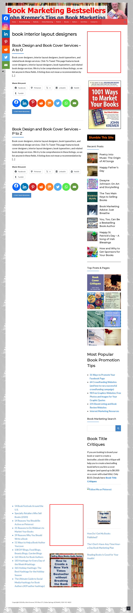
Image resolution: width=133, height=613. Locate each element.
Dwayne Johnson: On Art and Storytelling (109, 184)
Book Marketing (24, 22)
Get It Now (84, 22)
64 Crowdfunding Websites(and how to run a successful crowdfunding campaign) (103, 386)
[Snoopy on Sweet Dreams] (112, 319)
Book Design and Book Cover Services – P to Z (46, 131)
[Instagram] (6, 26)
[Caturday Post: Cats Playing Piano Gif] (112, 283)
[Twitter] (58, 103)
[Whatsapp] (66, 103)
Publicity (35, 22)
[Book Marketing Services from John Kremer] (95, 283)
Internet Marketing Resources (104, 411)
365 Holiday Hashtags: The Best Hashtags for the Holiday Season (29, 572)
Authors (74, 22)
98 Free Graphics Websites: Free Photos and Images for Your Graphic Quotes (105, 397)
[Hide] (3, 71)
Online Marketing (47, 22)
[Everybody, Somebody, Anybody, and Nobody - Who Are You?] (112, 301)
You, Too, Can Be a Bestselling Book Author (109, 223)
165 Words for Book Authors (29, 557)
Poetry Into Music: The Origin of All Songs (110, 158)
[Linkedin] (24, 103)
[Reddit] (41, 103)
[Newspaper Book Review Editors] (95, 319)
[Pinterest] (33, 187)
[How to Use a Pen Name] (95, 337)
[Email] (74, 103)
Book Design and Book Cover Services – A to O (46, 47)
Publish (58, 22)
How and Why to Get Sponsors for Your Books (109, 252)
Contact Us (94, 22)
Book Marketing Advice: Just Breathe (109, 210)
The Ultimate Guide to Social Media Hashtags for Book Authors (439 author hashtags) (30, 582)
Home (14, 22)
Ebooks (66, 22)
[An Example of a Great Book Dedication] (112, 337)
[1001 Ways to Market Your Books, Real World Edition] (104, 128)
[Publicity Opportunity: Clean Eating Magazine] (95, 301)
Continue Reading (22, 112)
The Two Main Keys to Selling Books (108, 197)
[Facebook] (6, 18)
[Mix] (49, 103)
